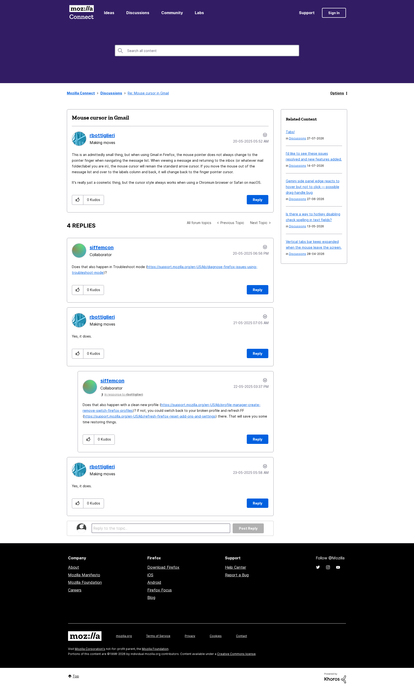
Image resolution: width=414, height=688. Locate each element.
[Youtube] (338, 567)
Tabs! (290, 132)
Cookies (216, 636)
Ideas (109, 12)
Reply (257, 200)
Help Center (235, 567)
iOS (150, 575)
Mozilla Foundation (85, 582)
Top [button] (76, 676)
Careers (74, 590)
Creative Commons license (236, 654)
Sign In (334, 13)
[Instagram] (328, 567)
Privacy (190, 636)
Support (307, 12)
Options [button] (337, 93)
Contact (241, 636)
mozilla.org (124, 636)
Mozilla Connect (81, 13)
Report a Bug (237, 575)
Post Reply (248, 528)
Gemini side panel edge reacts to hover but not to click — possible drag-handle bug (312, 187)
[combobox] (207, 50)
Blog (151, 597)
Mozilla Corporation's (90, 649)
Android (154, 582)
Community (172, 12)
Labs (199, 12)
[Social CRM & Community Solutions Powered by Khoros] (335, 678)
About (73, 567)
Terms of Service (158, 636)
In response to (123, 394)
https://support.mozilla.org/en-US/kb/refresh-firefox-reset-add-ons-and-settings (149, 416)
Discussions (137, 12)
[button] (77, 200)
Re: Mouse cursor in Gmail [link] (148, 93)
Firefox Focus (159, 590)
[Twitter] (318, 567)
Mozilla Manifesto (84, 575)
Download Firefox (163, 567)
